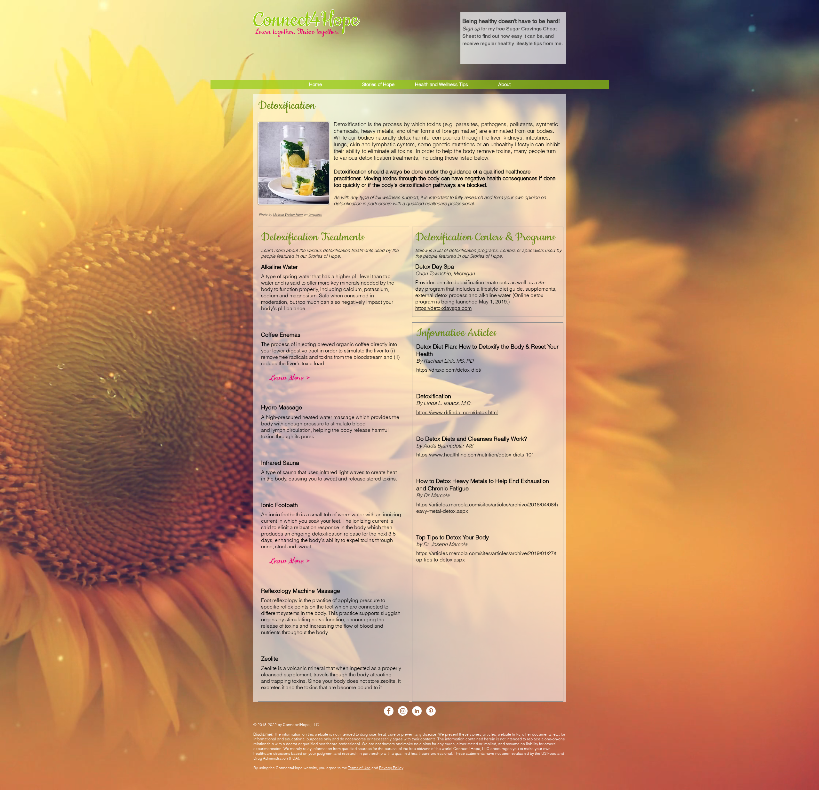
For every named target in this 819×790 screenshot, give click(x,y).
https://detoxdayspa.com (443, 308)
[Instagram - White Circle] (403, 711)
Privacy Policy (391, 767)
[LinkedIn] (417, 711)
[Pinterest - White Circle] (431, 711)
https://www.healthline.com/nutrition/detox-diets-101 (475, 454)
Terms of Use (359, 767)
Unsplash (315, 215)
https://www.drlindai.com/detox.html (457, 412)
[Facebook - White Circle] (389, 711)
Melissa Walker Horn (288, 215)
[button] (513, 31)
